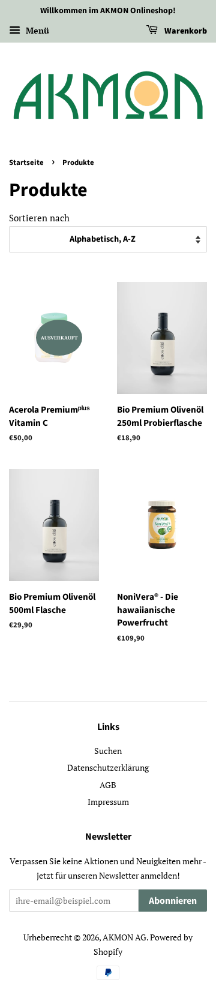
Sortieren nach (39, 218)
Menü (36, 30)
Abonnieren (173, 900)
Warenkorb (185, 31)
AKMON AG (124, 937)
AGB (108, 784)
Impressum (108, 801)
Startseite (26, 162)
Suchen (108, 750)
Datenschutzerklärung (108, 767)
